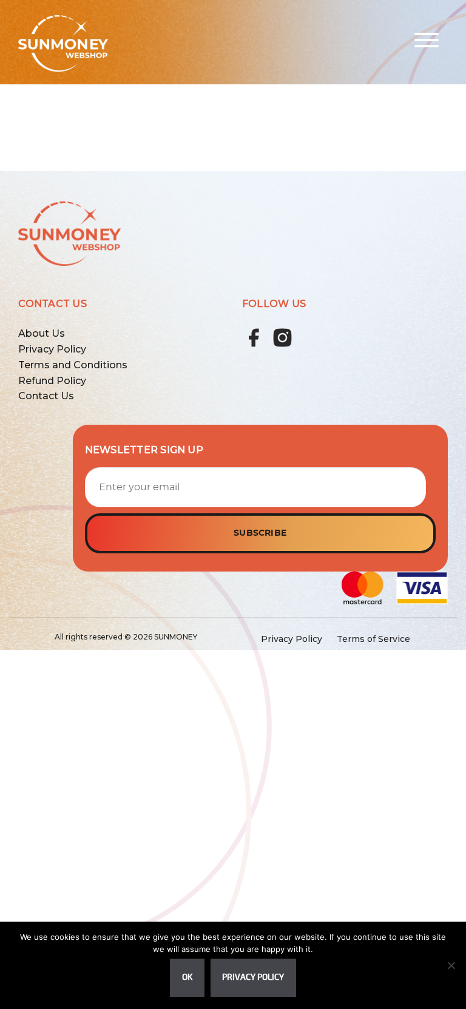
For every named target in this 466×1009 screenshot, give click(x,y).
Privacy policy (253, 977)
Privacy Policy (52, 349)
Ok (187, 977)
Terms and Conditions (72, 365)
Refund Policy (52, 380)
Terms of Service (373, 638)
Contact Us (46, 396)
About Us (41, 333)
